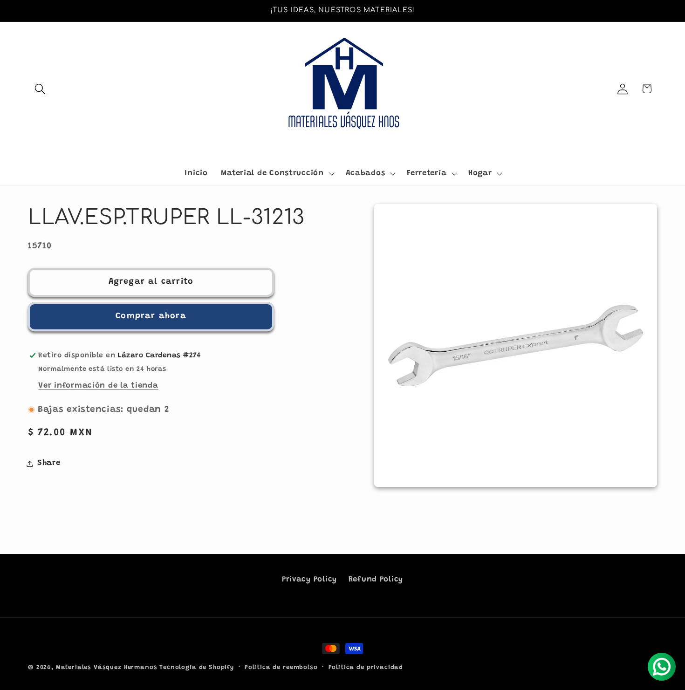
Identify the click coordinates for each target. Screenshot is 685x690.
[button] (40, 88)
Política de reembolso (281, 667)
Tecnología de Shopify (196, 667)
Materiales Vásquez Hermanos (107, 667)
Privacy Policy (309, 579)
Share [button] (49, 463)
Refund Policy (376, 579)
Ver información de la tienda (98, 385)
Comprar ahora (151, 317)
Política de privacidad (366, 667)
